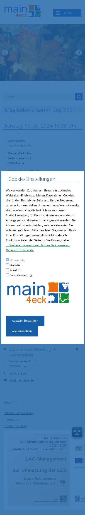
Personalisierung (21, 275)
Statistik (15, 265)
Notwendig (17, 260)
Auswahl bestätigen (25, 321)
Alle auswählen (22, 331)
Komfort (15, 270)
